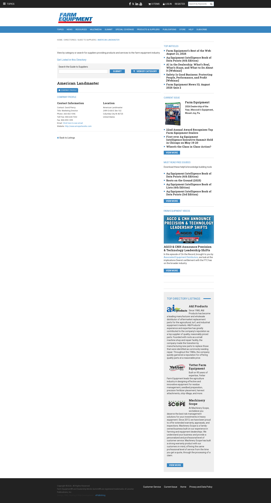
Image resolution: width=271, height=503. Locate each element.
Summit (108, 29)
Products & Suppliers (148, 29)
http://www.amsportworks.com (78, 126)
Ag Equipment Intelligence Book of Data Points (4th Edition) (188, 59)
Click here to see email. (73, 123)
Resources (81, 29)
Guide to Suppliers (87, 40)
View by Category (147, 71)
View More (172, 152)
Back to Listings (67, 137)
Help (191, 29)
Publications (169, 29)
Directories (70, 40)
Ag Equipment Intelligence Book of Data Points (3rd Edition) (188, 193)
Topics (10, 4)
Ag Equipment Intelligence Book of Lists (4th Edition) (188, 186)
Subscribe (202, 29)
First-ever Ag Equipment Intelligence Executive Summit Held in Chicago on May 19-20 (189, 139)
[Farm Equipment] (173, 113)
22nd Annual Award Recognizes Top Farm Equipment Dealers (189, 131)
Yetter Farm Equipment (197, 366)
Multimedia (96, 29)
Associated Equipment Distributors (181, 257)
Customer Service (152, 487)
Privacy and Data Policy (200, 487)
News (69, 29)
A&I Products (198, 306)
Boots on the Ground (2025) (183, 180)
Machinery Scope (197, 402)
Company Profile (69, 90)
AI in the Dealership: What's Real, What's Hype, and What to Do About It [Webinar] (189, 67)
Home (59, 40)
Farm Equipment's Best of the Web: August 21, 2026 (188, 52)
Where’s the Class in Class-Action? (188, 146)
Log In (168, 4)
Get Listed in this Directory (71, 59)
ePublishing (100, 495)
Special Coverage (125, 29)
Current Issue (170, 487)
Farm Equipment (197, 102)
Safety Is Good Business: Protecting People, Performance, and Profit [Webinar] (189, 77)
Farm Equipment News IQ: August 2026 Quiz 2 (188, 86)
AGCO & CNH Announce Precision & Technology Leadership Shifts (188, 248)
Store (182, 29)
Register (180, 4)
